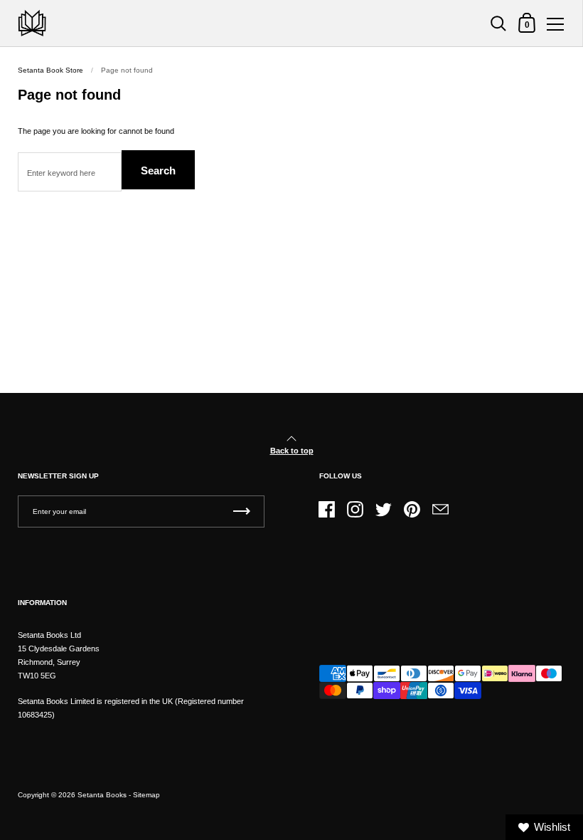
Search (158, 170)
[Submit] (241, 511)
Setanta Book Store (50, 70)
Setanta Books (102, 795)
